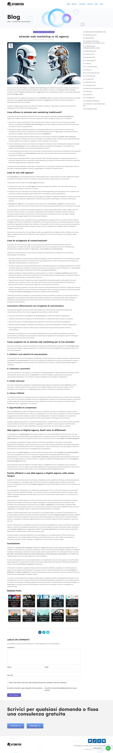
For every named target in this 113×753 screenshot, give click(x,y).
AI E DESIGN (87, 38)
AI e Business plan (89, 35)
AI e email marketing (90, 73)
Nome (9, 667)
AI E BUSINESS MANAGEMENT (93, 32)
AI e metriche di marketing (91, 88)
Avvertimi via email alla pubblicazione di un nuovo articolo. (61, 689)
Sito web (10, 675)
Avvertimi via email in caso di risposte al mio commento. (25, 688)
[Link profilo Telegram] (47, 632)
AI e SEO (86, 91)
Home (8, 21)
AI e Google (87, 79)
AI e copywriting (88, 60)
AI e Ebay (86, 70)
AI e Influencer (88, 82)
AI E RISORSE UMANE (90, 101)
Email (47, 667)
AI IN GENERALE (88, 109)
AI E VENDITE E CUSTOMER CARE (94, 104)
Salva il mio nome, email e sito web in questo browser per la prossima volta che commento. (38, 682)
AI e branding (87, 57)
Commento (11, 647)
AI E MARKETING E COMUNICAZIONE (21, 21)
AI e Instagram (88, 85)
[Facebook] (90, 741)
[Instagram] (99, 741)
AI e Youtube (87, 98)
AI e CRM (86, 63)
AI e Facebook (88, 76)
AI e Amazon (87, 54)
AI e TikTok (86, 94)
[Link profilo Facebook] (40, 632)
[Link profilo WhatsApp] (43, 632)
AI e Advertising (88, 51)
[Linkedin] (104, 741)
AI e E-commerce (88, 66)
